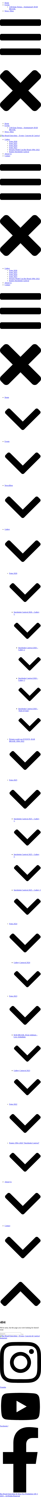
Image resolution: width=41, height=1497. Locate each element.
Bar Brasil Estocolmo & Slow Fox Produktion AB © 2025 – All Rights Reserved (19, 1495)
